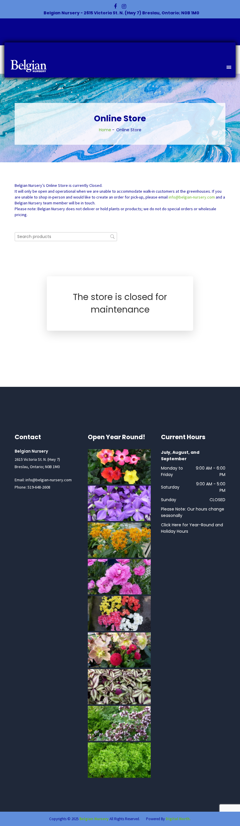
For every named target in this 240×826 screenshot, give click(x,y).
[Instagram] (124, 6)
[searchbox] (66, 236)
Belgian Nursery (94, 818)
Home (105, 130)
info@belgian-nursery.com (192, 197)
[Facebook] (115, 6)
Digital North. (178, 818)
